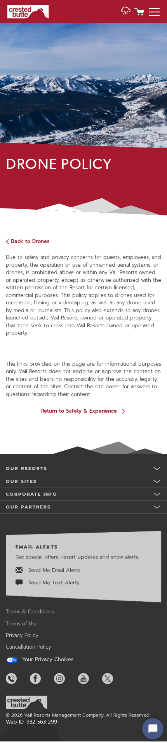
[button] (125, 12)
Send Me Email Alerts (53, 570)
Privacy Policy (22, 635)
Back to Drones (30, 241)
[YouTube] (89, 678)
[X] (113, 678)
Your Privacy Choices (46, 659)
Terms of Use (22, 623)
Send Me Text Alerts (52, 582)
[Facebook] (41, 678)
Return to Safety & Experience (79, 411)
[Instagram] (65, 678)
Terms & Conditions (30, 611)
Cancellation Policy (28, 647)
